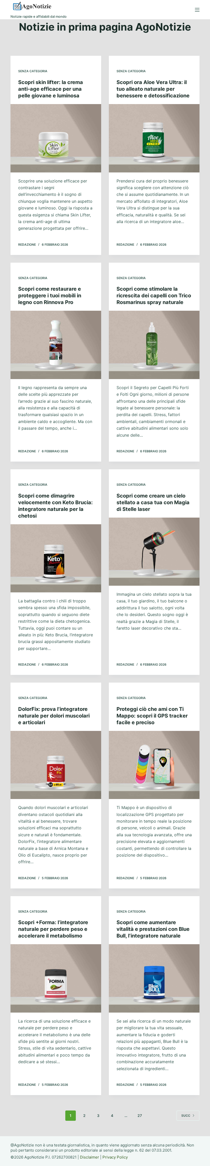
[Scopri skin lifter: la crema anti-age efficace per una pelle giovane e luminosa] (55, 138)
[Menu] (197, 9)
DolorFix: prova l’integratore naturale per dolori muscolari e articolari (54, 716)
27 (140, 1115)
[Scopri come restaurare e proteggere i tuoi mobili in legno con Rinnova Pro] (55, 345)
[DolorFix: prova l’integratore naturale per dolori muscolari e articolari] (55, 765)
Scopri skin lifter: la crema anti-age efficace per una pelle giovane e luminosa (50, 89)
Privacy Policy (115, 1157)
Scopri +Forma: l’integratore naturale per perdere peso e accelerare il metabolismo (53, 929)
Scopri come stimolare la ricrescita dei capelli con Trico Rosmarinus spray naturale (154, 295)
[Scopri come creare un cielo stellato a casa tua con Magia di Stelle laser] (154, 552)
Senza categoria (32, 71)
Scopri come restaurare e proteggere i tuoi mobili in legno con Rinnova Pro (49, 295)
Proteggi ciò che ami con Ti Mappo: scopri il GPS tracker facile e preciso (152, 716)
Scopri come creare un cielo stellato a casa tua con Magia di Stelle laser (153, 502)
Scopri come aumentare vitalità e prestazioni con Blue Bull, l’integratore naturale (153, 929)
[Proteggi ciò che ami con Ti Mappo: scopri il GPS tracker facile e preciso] (154, 765)
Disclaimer (89, 1157)
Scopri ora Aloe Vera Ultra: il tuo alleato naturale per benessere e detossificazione (153, 89)
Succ (185, 1115)
